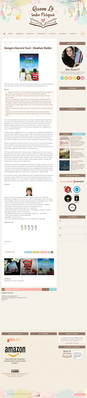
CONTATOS (73, 33)
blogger (45, 289)
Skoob (45, 86)
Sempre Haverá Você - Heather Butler (44, 271)
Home (5, 42)
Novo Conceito (26, 42)
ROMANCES (30, 33)
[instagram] (80, 1)
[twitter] (76, 1)
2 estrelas (10, 42)
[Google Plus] (66, 78)
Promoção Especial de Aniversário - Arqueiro (76, 137)
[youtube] (78, 1)
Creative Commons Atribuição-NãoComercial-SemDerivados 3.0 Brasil (16, 375)
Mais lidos (66, 134)
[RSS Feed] (74, 78)
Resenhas (33, 42)
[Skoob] (78, 78)
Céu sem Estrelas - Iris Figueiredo (11, 271)
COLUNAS (52, 33)
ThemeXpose (4, 394)
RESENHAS (19, 33)
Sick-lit (38, 42)
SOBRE (10, 33)
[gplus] (83, 1)
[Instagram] (70, 78)
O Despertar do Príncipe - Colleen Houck (77, 161)
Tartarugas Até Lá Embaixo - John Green (28, 271)
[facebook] (73, 1)
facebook (53, 289)
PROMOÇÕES (41, 33)
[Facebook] (62, 78)
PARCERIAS (62, 33)
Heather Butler (17, 42)
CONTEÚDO (79, 134)
